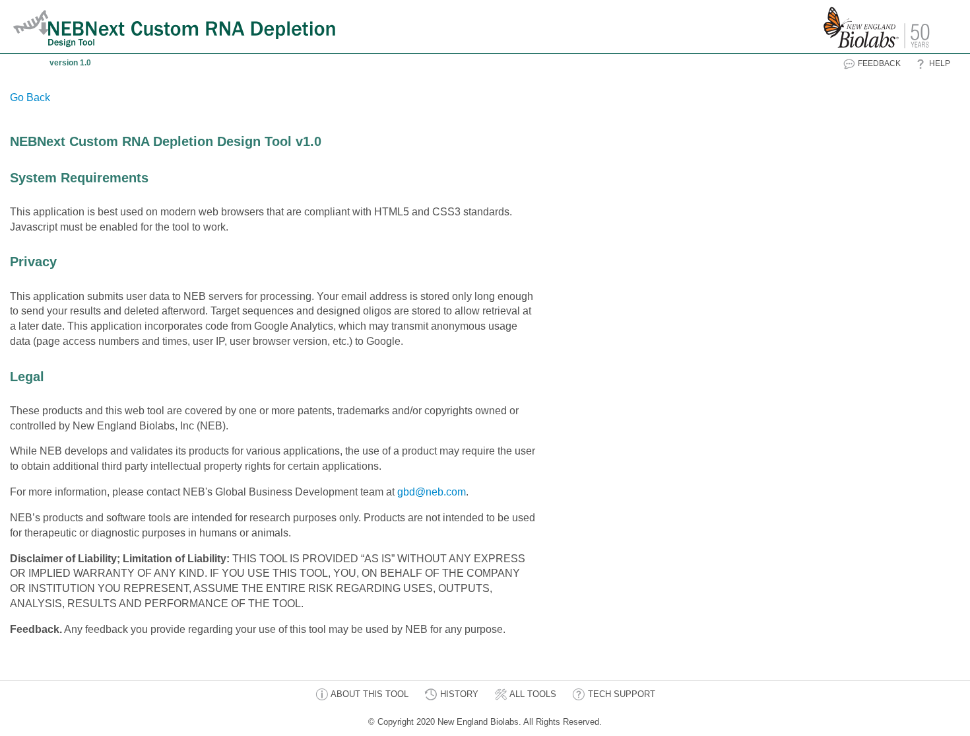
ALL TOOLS (531, 694)
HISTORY (457, 694)
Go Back (30, 97)
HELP (938, 63)
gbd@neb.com (431, 491)
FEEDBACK (878, 63)
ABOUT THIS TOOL (368, 694)
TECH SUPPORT (620, 694)
